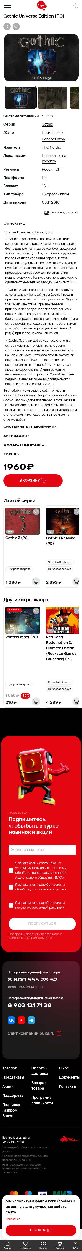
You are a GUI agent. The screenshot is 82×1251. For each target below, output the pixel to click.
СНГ (59, 170)
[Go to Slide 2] (52, 98)
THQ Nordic (51, 148)
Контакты (67, 1087)
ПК (44, 178)
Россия (48, 170)
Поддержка (12, 1096)
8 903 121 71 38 (29, 1005)
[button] (41, 57)
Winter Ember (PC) (21, 637)
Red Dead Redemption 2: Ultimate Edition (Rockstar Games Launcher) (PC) (61, 648)
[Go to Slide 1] (20, 98)
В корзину (30, 481)
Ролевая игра (53, 139)
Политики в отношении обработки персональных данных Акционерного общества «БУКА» (41, 873)
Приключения (54, 133)
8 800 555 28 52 (32, 980)
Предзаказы (13, 1077)
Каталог (9, 1068)
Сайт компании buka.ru (31, 1034)
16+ (45, 186)
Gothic (47, 124)
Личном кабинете (39, 938)
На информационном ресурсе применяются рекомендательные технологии (24, 1169)
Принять (38, 1230)
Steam (47, 116)
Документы (69, 1077)
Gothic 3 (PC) (17, 538)
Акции (8, 1087)
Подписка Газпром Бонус (11, 1110)
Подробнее (13, 1219)
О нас (64, 1068)
